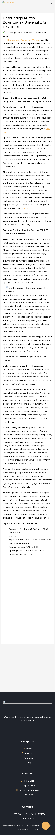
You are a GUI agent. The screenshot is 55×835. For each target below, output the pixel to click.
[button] (51, 2)
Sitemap (35, 829)
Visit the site (27, 208)
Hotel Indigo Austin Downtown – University (22, 39)
